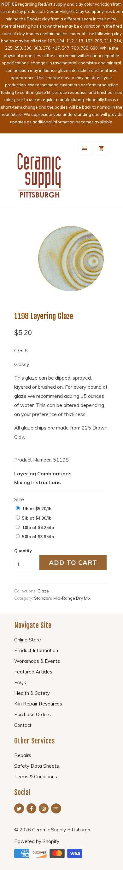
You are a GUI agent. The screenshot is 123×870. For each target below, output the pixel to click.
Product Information (36, 650)
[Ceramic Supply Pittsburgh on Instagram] (44, 808)
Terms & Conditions (35, 777)
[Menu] (84, 148)
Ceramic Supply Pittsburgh (61, 830)
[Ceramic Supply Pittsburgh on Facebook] (31, 808)
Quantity (23, 550)
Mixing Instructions (37, 482)
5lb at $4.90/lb (36, 518)
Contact (23, 725)
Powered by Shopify (36, 841)
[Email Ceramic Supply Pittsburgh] (56, 808)
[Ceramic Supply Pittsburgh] (39, 173)
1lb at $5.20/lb (36, 508)
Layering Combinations (43, 473)
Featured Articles (33, 672)
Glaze (43, 590)
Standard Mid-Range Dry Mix (62, 598)
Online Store (27, 640)
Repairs (22, 755)
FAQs (20, 682)
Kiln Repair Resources (38, 704)
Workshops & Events (37, 661)
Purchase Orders (32, 714)
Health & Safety (32, 693)
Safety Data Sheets (36, 766)
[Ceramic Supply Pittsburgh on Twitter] (19, 808)
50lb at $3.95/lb (38, 536)
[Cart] (101, 148)
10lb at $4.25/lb (38, 527)
